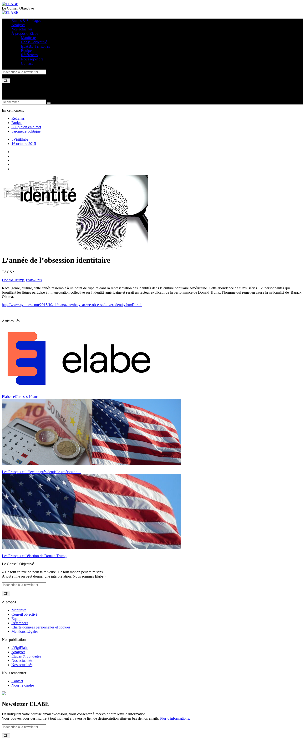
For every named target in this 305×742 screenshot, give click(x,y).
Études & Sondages (26, 21)
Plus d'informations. (175, 718)
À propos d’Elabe (24, 33)
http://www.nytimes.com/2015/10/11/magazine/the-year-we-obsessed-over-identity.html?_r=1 (72, 305)
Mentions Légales (24, 631)
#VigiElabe (19, 139)
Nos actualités (21, 29)
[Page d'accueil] (10, 4)
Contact (27, 63)
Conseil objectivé (34, 42)
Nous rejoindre (32, 59)
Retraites (18, 118)
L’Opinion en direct (26, 127)
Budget (16, 123)
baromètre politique (26, 131)
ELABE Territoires (35, 46)
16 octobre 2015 (23, 144)
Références (29, 55)
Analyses (18, 25)
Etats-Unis (34, 280)
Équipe (26, 51)
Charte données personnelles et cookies (40, 627)
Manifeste (28, 38)
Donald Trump (13, 280)
